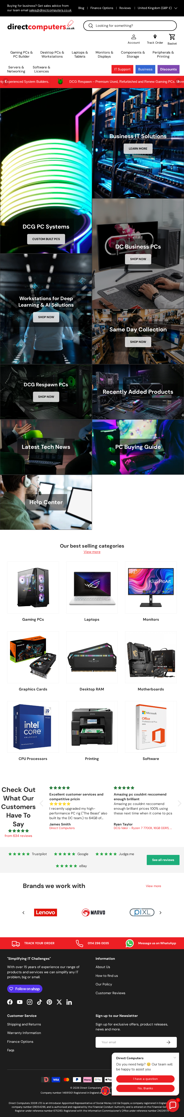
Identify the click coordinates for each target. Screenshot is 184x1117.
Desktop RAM (92, 689)
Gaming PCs (33, 619)
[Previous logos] (23, 913)
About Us (103, 967)
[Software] (151, 727)
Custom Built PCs (46, 239)
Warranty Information (24, 1033)
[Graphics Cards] (33, 657)
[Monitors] (151, 587)
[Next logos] (161, 913)
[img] (18, 831)
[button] (172, 40)
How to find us (107, 975)
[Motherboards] (151, 657)
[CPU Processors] (33, 727)
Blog (81, 8)
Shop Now (138, 259)
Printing (92, 758)
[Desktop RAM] (92, 657)
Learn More (138, 149)
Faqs (10, 1050)
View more (92, 552)
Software (151, 758)
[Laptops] (92, 587)
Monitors (151, 619)
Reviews (125, 8)
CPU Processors (33, 758)
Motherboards (151, 689)
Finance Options (101, 8)
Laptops (91, 619)
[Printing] (92, 727)
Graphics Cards (33, 689)
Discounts (168, 69)
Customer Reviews (110, 993)
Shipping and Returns (24, 1024)
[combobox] (130, 25)
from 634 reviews (18, 836)
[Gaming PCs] (33, 587)
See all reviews (163, 860)
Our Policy (104, 984)
